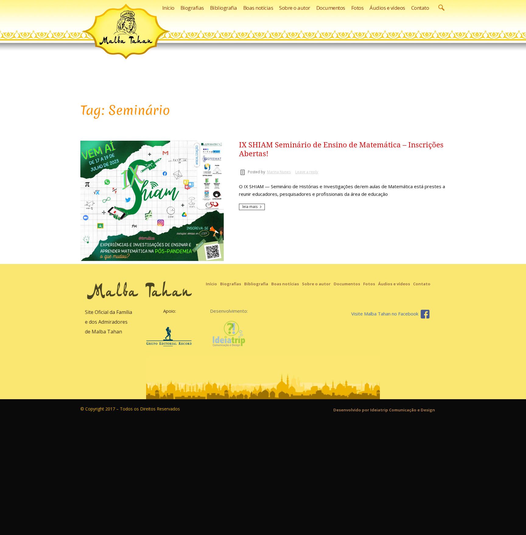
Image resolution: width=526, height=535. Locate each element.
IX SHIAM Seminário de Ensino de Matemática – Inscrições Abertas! (341, 149)
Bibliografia (256, 284)
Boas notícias (285, 284)
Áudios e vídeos (394, 284)
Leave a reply (306, 171)
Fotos (369, 284)
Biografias (230, 284)
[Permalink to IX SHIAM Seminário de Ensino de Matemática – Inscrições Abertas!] (152, 201)
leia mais (250, 206)
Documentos (347, 284)
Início (211, 284)
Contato (421, 284)
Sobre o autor (316, 284)
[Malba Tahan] (126, 31)
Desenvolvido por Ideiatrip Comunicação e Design (384, 410)
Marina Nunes (279, 171)
